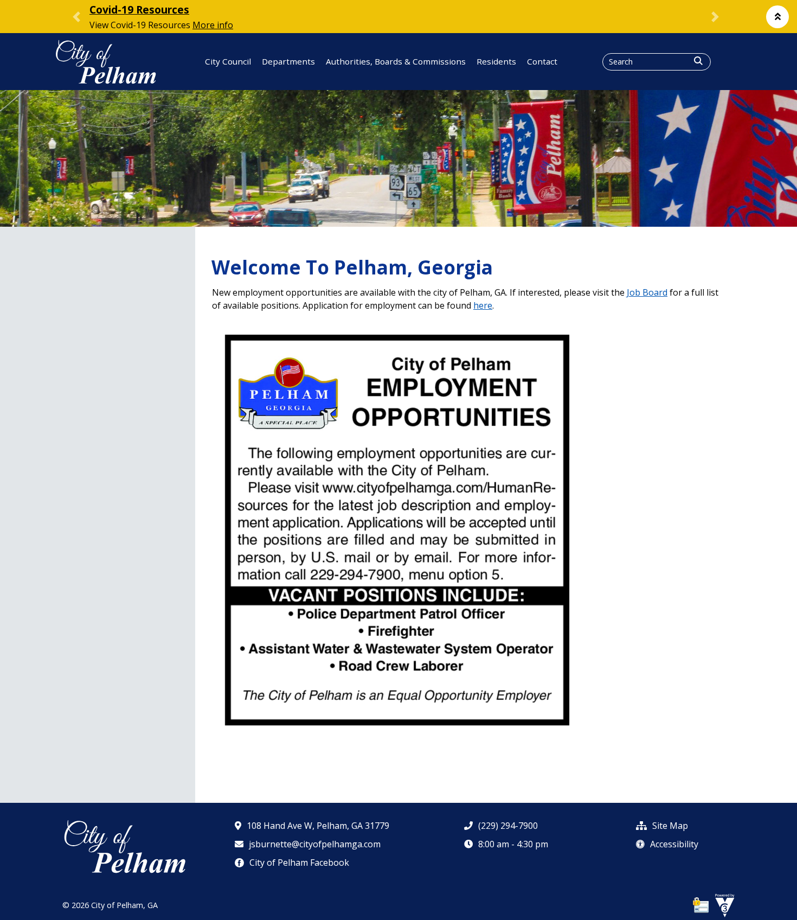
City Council (228, 61)
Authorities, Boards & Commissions (396, 61)
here (482, 305)
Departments (288, 61)
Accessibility (674, 844)
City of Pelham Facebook (299, 862)
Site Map (670, 826)
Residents (496, 61)
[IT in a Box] (722, 905)
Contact (542, 61)
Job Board (647, 292)
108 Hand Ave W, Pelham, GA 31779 (318, 826)
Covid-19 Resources (139, 9)
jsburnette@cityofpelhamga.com (315, 844)
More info (212, 25)
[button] (777, 16)
